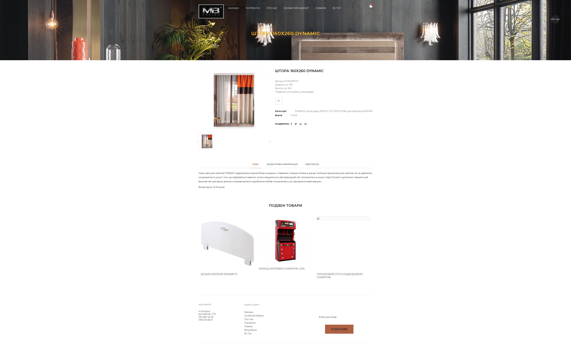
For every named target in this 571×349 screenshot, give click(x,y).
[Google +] (306, 124)
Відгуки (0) (312, 164)
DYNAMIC (300, 111)
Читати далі (247, 279)
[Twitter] (295, 124)
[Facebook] (291, 124)
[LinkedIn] (300, 124)
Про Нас (249, 319)
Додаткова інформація (282, 164)
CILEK (294, 115)
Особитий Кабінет (254, 315)
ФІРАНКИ (367, 111)
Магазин (248, 312)
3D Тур (248, 333)
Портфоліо (250, 323)
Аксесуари (312, 111)
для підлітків (354, 111)
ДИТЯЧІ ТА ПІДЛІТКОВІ (333, 111)
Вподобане (250, 330)
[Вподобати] (278, 100)
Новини (248, 326)
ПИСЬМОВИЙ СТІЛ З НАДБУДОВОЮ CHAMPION (340, 276)
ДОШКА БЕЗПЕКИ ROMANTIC (219, 274)
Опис (255, 164)
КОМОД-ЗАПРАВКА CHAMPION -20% (282, 268)
